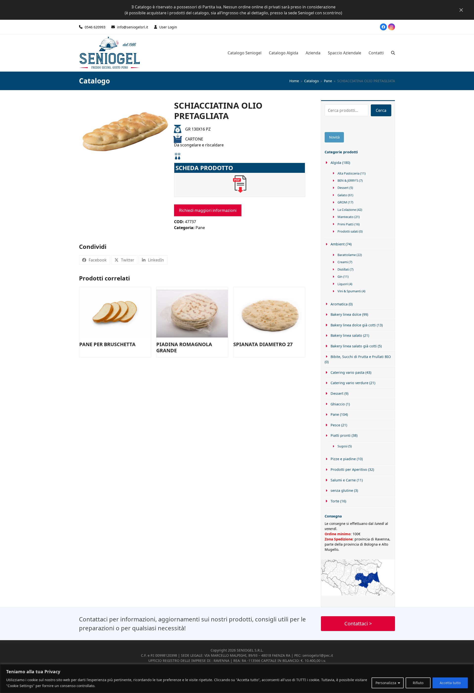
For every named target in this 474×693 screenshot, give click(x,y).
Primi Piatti (345, 224)
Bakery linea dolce (346, 314)
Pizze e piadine (343, 458)
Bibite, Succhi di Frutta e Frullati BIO (361, 356)
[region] (237, 678)
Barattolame (346, 255)
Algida (336, 162)
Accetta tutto (450, 682)
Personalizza (385, 682)
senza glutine (342, 490)
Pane (200, 227)
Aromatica (339, 304)
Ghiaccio (338, 404)
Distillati (343, 269)
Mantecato (345, 217)
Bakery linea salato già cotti (354, 346)
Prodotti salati (347, 231)
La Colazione (346, 209)
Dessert (343, 187)
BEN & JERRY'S (347, 180)
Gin (339, 276)
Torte (335, 501)
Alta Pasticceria (348, 173)
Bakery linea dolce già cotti (353, 325)
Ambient (338, 244)
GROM (342, 202)
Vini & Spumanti (349, 291)
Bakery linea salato (346, 335)
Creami (342, 262)
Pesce (335, 425)
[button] (393, 53)
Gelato (342, 195)
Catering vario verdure (349, 382)
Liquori (342, 284)
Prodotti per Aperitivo (349, 469)
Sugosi (342, 446)
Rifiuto (418, 682)
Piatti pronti (341, 435)
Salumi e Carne (343, 480)
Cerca (381, 110)
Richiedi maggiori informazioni (208, 210)
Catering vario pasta (347, 372)
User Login (168, 27)
